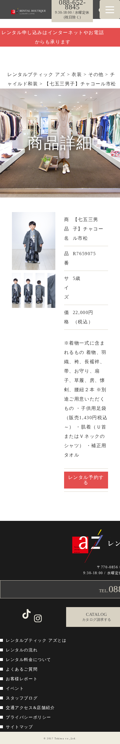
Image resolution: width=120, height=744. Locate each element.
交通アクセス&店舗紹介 (30, 708)
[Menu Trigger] (110, 9)
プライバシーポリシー (28, 717)
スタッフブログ (22, 698)
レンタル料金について (28, 659)
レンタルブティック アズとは (36, 640)
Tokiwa (59, 738)
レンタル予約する (86, 480)
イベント (15, 688)
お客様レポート (22, 679)
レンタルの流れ (22, 650)
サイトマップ (19, 727)
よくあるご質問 (22, 669)
